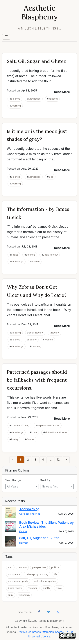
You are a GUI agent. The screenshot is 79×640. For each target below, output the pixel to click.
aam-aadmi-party (18, 581)
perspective (39, 567)
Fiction (23, 531)
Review (35, 261)
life (55, 574)
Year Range (13, 480)
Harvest (23, 542)
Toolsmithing (29, 509)
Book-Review (50, 254)
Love (34, 432)
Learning (16, 105)
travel (59, 588)
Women (48, 339)
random (22, 567)
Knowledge (34, 98)
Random (53, 98)
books (14, 254)
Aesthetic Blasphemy (39, 12)
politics (55, 567)
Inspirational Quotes (48, 425)
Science (15, 98)
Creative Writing (20, 425)
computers (14, 574)
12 (58, 459)
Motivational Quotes (56, 432)
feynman (32, 588)
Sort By (45, 480)
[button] (62, 91)
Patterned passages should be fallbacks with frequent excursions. (37, 380)
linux (10, 595)
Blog (51, 176)
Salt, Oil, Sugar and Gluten (37, 61)
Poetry (14, 439)
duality (46, 588)
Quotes (30, 439)
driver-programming (37, 574)
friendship (24, 595)
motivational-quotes (45, 581)
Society (32, 339)
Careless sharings (29, 513)
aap (10, 567)
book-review (15, 588)
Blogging (16, 332)
